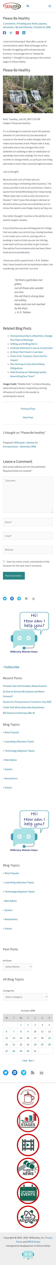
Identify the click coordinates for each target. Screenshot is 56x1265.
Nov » (31, 1060)
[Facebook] (4, 32)
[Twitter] (10, 32)
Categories (8, 990)
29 (21, 1051)
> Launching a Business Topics (18, 741)
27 (6, 1051)
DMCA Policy (33, 1241)
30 (28, 1051)
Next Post (28, 417)
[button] (28, 6)
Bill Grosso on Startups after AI (19, 712)
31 (35, 1051)
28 (14, 1051)
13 (6, 1038)
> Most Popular (11, 732)
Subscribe (12, 667)
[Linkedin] (23, 32)
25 (42, 1044)
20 (6, 1044)
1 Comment (9, 23)
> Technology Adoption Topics (19, 750)
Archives (7, 960)
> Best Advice (10, 759)
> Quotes (7, 769)
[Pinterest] (17, 32)
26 (49, 1044)
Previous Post (28, 408)
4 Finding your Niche (27, 23)
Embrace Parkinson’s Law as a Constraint (31, 347)
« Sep (24, 1060)
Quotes (43, 23)
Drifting (14, 343)
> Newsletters (10, 778)
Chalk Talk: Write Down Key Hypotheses (23, 707)
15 (21, 1038)
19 (49, 1038)
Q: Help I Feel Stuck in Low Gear (26, 351)
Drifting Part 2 (30, 343)
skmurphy (8, 27)
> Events (7, 787)
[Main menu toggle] (49, 6)
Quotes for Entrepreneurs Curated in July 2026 (27, 701)
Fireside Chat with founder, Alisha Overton (25, 685)
